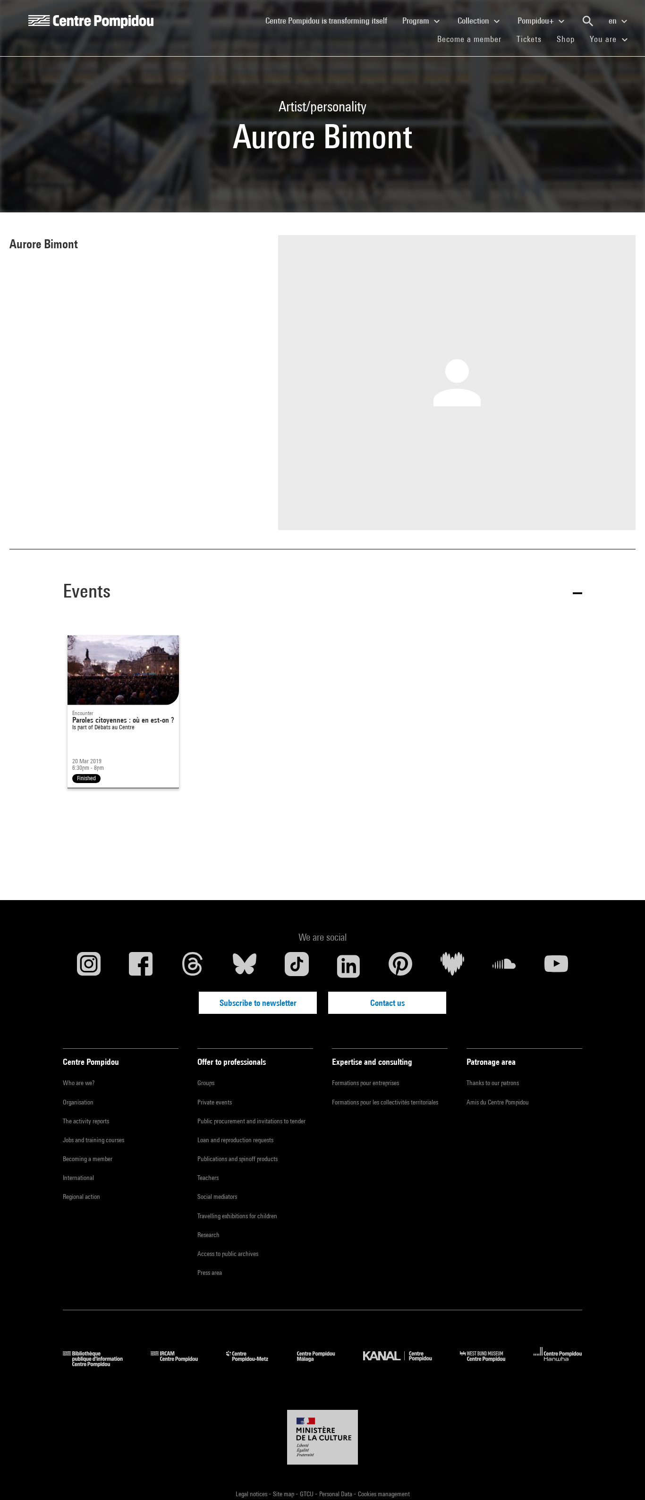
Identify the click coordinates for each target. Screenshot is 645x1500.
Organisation (78, 1102)
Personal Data (336, 1494)
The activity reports (86, 1121)
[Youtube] (556, 966)
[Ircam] (181, 1363)
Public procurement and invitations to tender (251, 1121)
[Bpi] (99, 1363)
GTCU (307, 1494)
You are (604, 39)
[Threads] (193, 966)
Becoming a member (87, 1159)
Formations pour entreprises (365, 1083)
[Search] (588, 21)
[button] (322, 592)
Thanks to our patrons (493, 1083)
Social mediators (217, 1196)
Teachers (208, 1177)
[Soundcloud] (504, 966)
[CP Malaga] (323, 1363)
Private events (214, 1102)
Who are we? (78, 1083)
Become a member (473, 39)
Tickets (529, 39)
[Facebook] (141, 966)
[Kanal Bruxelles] (404, 1363)
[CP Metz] (254, 1363)
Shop (569, 39)
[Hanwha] (558, 1363)
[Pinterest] (400, 966)
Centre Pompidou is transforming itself (330, 20)
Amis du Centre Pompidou (498, 1102)
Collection (474, 20)
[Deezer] (452, 966)
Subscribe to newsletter (258, 1003)
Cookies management (384, 1494)
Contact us (387, 1003)
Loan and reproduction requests (235, 1140)
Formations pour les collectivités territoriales (385, 1102)
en (614, 20)
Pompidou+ (537, 20)
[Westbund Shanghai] (489, 1363)
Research (208, 1235)
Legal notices (252, 1494)
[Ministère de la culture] (322, 1437)
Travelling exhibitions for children (237, 1216)
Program (416, 20)
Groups (205, 1083)
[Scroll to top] (623, 1478)
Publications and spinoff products (237, 1159)
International (78, 1177)
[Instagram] (89, 966)
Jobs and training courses (93, 1140)
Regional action (81, 1196)
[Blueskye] (245, 966)
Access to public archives (227, 1253)
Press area (209, 1272)
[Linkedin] (348, 966)
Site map (284, 1494)
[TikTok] (296, 966)
